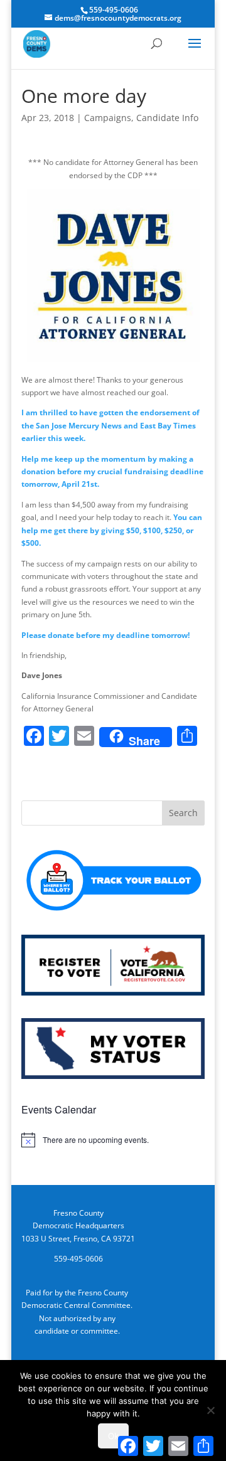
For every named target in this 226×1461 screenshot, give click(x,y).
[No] (210, 1410)
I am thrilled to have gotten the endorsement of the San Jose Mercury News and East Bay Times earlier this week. (110, 425)
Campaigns (107, 118)
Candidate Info (167, 118)
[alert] (113, 1139)
